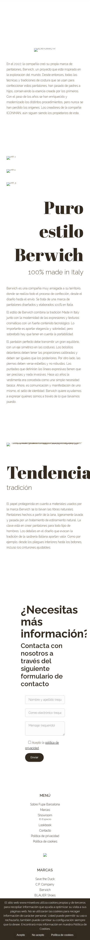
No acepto (38, 935)
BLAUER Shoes (45, 895)
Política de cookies (45, 841)
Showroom (45, 815)
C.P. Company (45, 884)
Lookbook (45, 825)
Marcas (45, 810)
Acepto (21, 935)
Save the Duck (45, 879)
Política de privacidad (45, 836)
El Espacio (45, 819)
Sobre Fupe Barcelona (45, 804)
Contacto (45, 830)
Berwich (45, 890)
